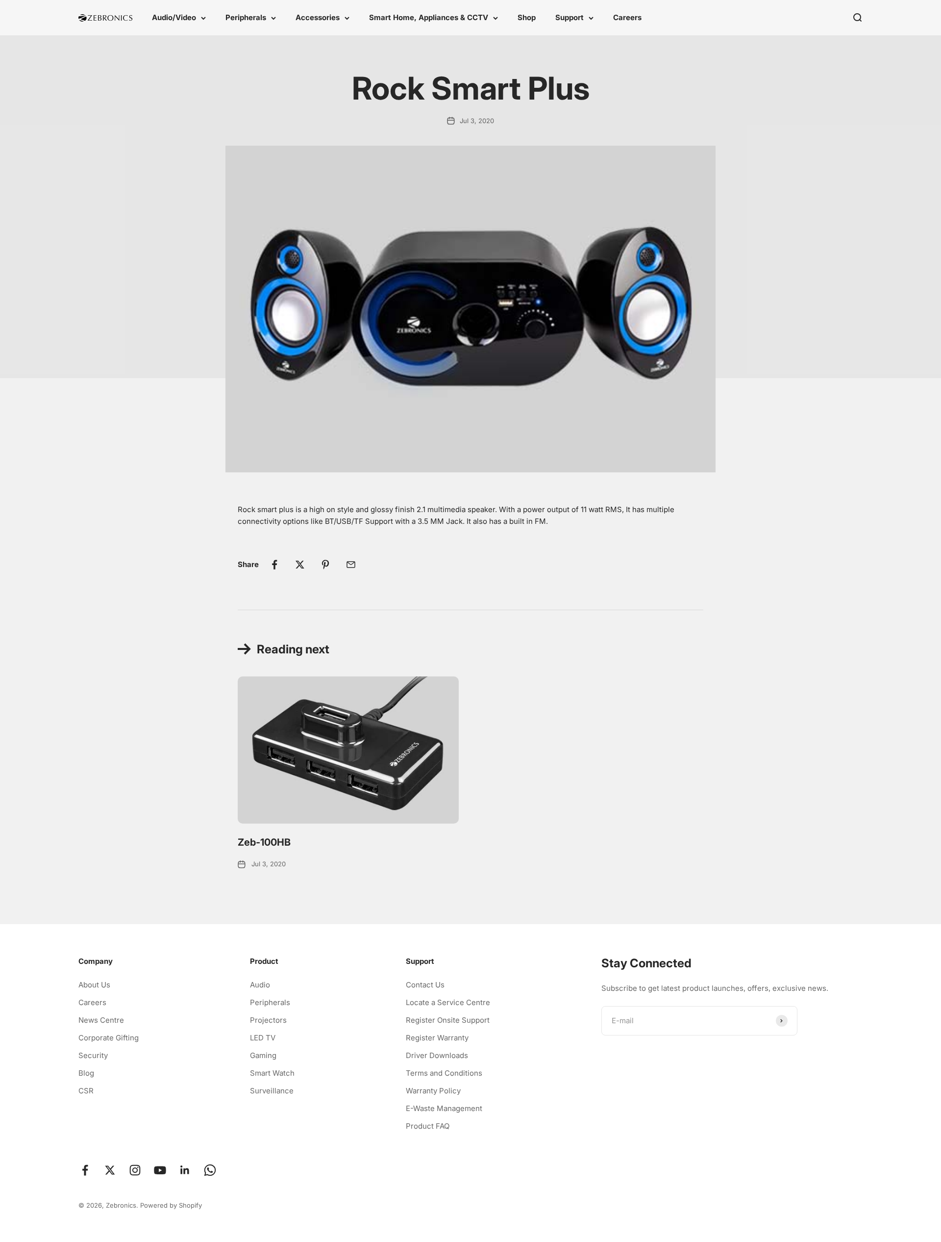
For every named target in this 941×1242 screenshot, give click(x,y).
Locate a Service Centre (448, 1002)
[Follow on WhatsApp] (210, 1170)
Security (93, 1055)
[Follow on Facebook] (85, 1170)
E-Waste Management (444, 1108)
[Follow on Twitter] (110, 1170)
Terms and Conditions (444, 1073)
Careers (627, 17)
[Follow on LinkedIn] (185, 1170)
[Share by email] (351, 564)
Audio (260, 984)
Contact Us (425, 984)
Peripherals (245, 17)
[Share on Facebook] (274, 564)
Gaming (263, 1055)
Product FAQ (427, 1126)
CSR (86, 1090)
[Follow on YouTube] (160, 1170)
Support (569, 17)
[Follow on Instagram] (135, 1170)
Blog (86, 1073)
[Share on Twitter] (300, 564)
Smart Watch (272, 1073)
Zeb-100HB (264, 842)
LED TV (262, 1037)
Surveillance (272, 1090)
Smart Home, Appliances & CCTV (428, 17)
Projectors (268, 1020)
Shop (527, 17)
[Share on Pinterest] (325, 564)
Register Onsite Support (448, 1020)
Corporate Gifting (108, 1037)
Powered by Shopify (171, 1205)
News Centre (101, 1020)
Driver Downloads (437, 1055)
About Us (94, 984)
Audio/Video (174, 17)
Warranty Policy (433, 1090)
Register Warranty (437, 1037)
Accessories (318, 17)
